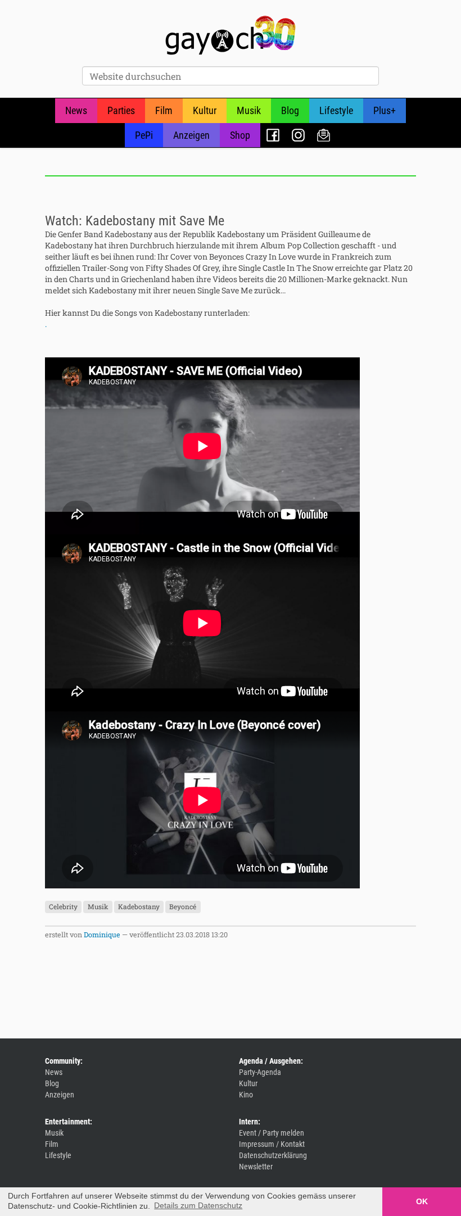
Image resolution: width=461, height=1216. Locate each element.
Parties (121, 110)
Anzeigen (191, 135)
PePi (144, 135)
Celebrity (63, 906)
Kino (246, 1094)
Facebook (273, 135)
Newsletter (323, 135)
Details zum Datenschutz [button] (198, 1205)
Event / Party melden (271, 1132)
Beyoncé (182, 906)
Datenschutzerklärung (273, 1155)
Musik (249, 110)
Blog (290, 110)
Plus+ (384, 110)
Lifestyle (336, 110)
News (76, 110)
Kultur (204, 110)
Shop (240, 135)
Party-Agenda (260, 1072)
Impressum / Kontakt (272, 1144)
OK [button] (422, 1201)
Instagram (298, 135)
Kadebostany (139, 906)
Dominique (102, 934)
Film (164, 110)
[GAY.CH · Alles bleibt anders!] (230, 35)
